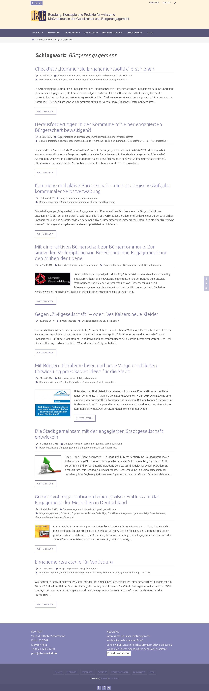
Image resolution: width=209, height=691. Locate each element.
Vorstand (69, 517)
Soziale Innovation (106, 382)
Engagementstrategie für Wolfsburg (74, 562)
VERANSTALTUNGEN (120, 672)
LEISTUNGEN (72, 672)
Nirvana (104, 678)
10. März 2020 (47, 198)
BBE (41, 79)
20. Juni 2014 (46, 568)
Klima (96, 141)
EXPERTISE (102, 672)
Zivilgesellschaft (125, 75)
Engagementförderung (96, 79)
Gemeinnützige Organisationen (100, 509)
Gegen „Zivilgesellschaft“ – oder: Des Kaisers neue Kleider (97, 314)
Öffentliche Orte (136, 141)
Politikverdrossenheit (156, 141)
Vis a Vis (58, 672)
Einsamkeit (86, 141)
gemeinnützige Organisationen (149, 513)
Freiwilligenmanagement (120, 513)
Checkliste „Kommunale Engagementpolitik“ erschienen (94, 69)
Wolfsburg (145, 572)
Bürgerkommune (106, 75)
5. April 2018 (46, 265)
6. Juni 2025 (46, 75)
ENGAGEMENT (139, 672)
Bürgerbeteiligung (67, 75)
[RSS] (40, 3)
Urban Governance (107, 447)
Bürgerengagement (87, 75)
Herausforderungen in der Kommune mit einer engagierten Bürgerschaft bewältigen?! (98, 127)
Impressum (154, 3)
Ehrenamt (65, 513)
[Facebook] (33, 3)
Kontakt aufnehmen (118, 653)
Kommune (121, 141)
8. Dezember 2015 (49, 443)
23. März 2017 (47, 320)
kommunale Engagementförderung (96, 202)
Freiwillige (101, 513)
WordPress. (114, 678)
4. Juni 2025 (46, 137)
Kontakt (167, 3)
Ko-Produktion (107, 141)
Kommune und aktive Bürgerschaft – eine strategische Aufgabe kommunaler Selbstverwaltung (102, 188)
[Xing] (36, 3)
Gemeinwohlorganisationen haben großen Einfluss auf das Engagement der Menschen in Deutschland (97, 500)
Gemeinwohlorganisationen (49, 517)
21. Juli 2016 (46, 378)
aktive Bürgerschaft (49, 141)
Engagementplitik (119, 79)
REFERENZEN (87, 672)
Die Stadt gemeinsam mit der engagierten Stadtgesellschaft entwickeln (99, 434)
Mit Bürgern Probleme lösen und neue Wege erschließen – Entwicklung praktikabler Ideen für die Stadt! (97, 369)
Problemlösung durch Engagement (78, 382)
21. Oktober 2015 (48, 509)
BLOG (152, 672)
